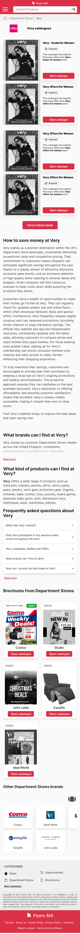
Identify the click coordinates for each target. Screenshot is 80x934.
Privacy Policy (53, 922)
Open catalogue (59, 75)
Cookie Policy (36, 922)
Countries (69, 922)
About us (21, 922)
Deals (13, 873)
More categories (13, 886)
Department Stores (21, 18)
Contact (9, 922)
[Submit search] (74, 9)
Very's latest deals (40, 225)
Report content (27, 928)
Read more (9, 459)
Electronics (52, 880)
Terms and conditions (49, 928)
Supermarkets (54, 872)
